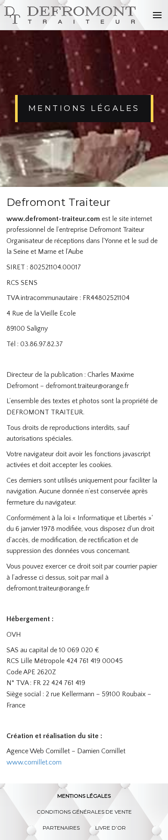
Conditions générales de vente (84, 811)
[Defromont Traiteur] (70, 15)
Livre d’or (110, 827)
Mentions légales (84, 796)
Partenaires (61, 827)
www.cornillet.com (34, 762)
